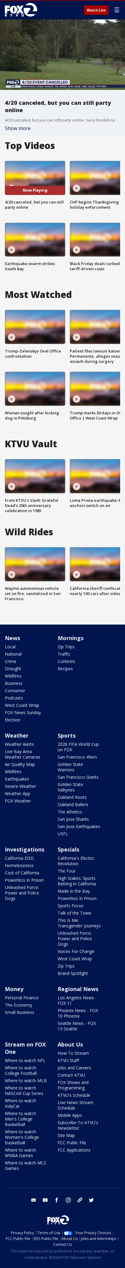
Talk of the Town (74, 913)
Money (14, 989)
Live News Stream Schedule (75, 1105)
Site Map (66, 1135)
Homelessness (19, 865)
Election (12, 720)
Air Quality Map (20, 764)
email (34, 1200)
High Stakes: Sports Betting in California (77, 881)
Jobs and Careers (74, 1068)
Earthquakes (17, 779)
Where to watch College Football (21, 1070)
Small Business (19, 1012)
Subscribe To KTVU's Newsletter (78, 1125)
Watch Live (96, 10)
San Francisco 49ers (77, 757)
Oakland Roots (72, 797)
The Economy (18, 1005)
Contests (66, 661)
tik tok (80, 1200)
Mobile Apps (70, 1115)
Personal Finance (22, 998)
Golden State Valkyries (70, 787)
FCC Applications (74, 1150)
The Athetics (70, 812)
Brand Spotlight (73, 973)
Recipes (65, 668)
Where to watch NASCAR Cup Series (24, 1090)
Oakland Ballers (73, 804)
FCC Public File (72, 1143)
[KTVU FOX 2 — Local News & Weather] (22, 9)
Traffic (64, 654)
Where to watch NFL (25, 1060)
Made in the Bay (74, 891)
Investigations (24, 849)
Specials (68, 849)
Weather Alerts (19, 744)
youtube (45, 1200)
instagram (68, 1200)
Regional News (78, 989)
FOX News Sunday (23, 712)
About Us (70, 1044)
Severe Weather (20, 786)
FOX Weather (18, 801)
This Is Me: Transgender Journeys (79, 923)
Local (10, 647)
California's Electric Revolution (76, 860)
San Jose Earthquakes (79, 826)
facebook (57, 1200)
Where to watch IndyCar (20, 1103)
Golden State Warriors (70, 767)
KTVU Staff (68, 1060)
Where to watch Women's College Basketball (22, 1137)
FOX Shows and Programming (73, 1085)
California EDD (19, 858)
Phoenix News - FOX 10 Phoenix (78, 1013)
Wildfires (13, 676)
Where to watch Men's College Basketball (20, 1118)
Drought (13, 668)
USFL (63, 834)
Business (13, 683)
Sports (67, 735)
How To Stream (73, 1053)
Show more (18, 128)
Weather (17, 735)
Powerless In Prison (24, 880)
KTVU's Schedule (74, 1095)
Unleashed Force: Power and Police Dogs (22, 892)
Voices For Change (76, 951)
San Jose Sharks (73, 819)
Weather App (17, 793)
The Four (67, 871)
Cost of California (22, 873)
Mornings (70, 638)
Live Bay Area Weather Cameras (22, 754)
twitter (91, 1200)
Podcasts (14, 698)
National (13, 654)
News (12, 638)
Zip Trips (66, 647)
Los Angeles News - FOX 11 (77, 1000)
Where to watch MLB (26, 1080)
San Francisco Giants (78, 777)
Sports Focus (70, 905)
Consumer (15, 690)
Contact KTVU (71, 1075)
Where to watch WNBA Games (20, 1152)
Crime (10, 661)
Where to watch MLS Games (25, 1165)
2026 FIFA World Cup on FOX (78, 747)
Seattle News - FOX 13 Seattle (77, 1026)
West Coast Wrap (22, 705)
